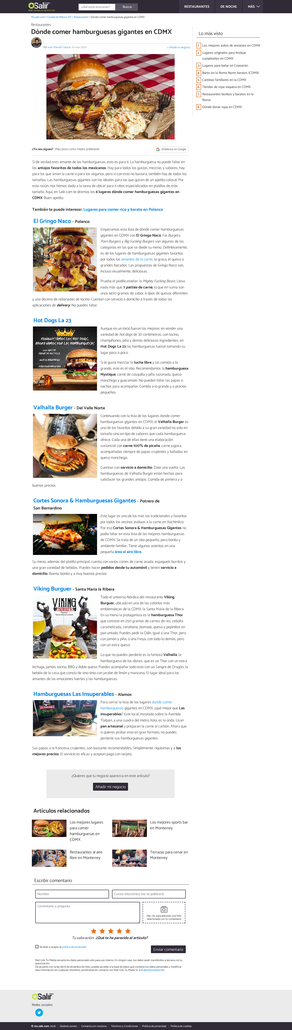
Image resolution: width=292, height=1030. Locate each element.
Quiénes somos (68, 1026)
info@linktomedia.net (152, 970)
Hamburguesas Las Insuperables (73, 694)
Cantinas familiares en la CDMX (224, 80)
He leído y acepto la (62, 947)
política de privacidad (74, 947)
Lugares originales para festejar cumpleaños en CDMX (224, 55)
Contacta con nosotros (94, 1026)
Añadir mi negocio (111, 787)
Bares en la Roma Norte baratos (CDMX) (230, 73)
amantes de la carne (137, 259)
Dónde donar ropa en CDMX (222, 107)
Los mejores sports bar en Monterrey (169, 825)
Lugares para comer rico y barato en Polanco (123, 209)
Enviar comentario (168, 949)
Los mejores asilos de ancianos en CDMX (231, 45)
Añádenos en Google (173, 149)
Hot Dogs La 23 (52, 320)
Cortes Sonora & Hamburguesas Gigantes (84, 501)
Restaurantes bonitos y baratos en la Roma (228, 97)
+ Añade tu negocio (178, 47)
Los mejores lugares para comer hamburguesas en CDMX (86, 831)
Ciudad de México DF (59, 17)
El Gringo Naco (52, 221)
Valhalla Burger (53, 408)
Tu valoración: (83, 938)
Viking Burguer (52, 589)
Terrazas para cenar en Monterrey (169, 855)
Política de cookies (181, 1026)
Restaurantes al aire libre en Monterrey (86, 855)
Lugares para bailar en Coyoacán (225, 66)
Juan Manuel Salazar (59, 47)
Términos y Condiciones (124, 1026)
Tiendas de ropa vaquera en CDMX (226, 87)
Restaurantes (81, 17)
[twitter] (39, 1012)
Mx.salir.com (38, 17)
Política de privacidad (154, 1026)
